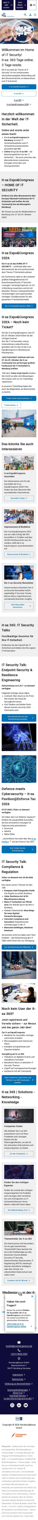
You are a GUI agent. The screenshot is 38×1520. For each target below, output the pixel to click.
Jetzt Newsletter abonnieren (17, 606)
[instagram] (12, 1405)
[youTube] (26, 1405)
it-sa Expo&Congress (17, 87)
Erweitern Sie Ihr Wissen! (17, 1281)
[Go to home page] (10, 16)
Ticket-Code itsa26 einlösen (17, 398)
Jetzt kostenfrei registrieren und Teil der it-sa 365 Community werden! (17, 1080)
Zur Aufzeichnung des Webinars (17, 947)
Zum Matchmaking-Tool (18, 1210)
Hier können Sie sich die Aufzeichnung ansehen (18, 718)
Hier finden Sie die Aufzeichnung (17, 849)
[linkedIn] (19, 1405)
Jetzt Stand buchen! (20, 5)
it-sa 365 (17, 94)
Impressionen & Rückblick (17, 554)
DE (32, 5)
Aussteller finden (18, 498)
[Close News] (20, 1294)
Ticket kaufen (10, 405)
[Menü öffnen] (35, 15)
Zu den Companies (17, 1154)
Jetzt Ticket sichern (6, 5)
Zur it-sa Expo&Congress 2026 (17, 306)
